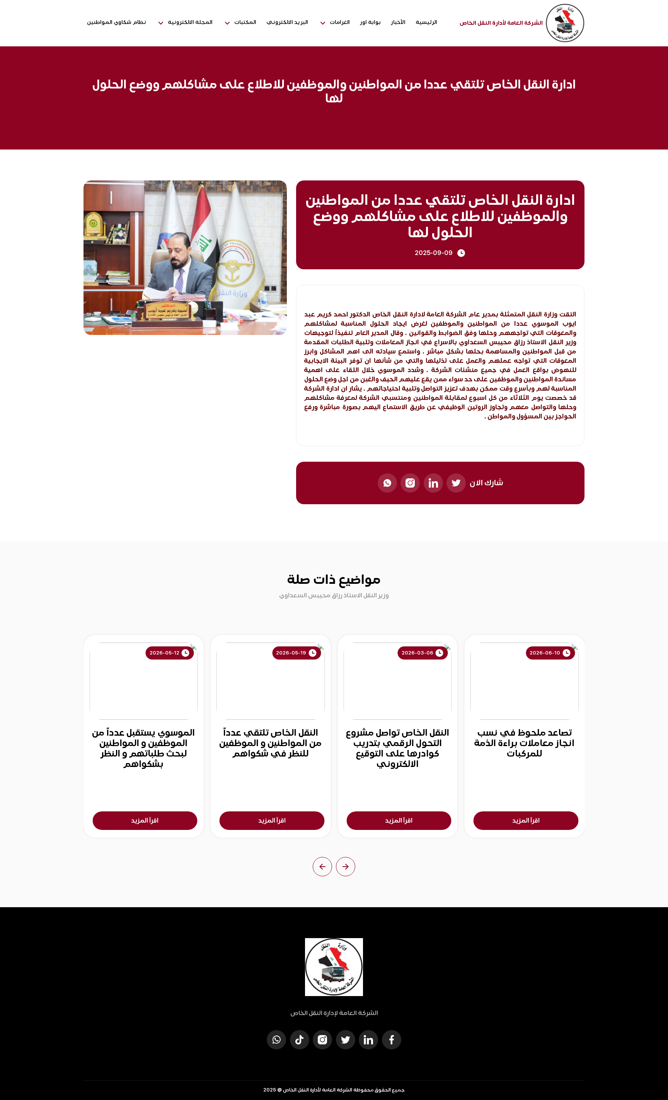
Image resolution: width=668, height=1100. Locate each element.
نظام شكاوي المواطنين (116, 22)
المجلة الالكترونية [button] (190, 22)
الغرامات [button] (340, 22)
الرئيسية (426, 22)
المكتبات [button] (245, 22)
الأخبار (398, 22)
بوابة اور (370, 22)
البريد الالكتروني (287, 22)
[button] (345, 866)
